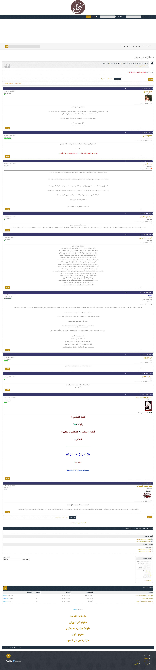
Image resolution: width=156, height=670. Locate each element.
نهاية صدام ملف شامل (147, 598)
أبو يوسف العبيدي (145, 237)
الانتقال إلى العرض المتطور (144, 549)
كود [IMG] (149, 575)
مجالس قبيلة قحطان (115, 63)
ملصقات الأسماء (78, 616)
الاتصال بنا (21, 648)
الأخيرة (102, 79)
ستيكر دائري (78, 634)
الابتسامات (149, 573)
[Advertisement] (78, 31)
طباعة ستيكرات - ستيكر (78, 628)
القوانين (136, 664)
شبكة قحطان (15, 648)
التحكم (129, 46)
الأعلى (4, 648)
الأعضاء (135, 46)
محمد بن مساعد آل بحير (144, 397)
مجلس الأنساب (105, 63)
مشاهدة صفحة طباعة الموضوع (143, 539)
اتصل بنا (122, 46)
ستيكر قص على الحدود (78, 640)
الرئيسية (148, 46)
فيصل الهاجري (147, 376)
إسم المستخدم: (145, 16)
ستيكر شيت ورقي (78, 622)
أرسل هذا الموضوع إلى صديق (144, 541)
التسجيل (141, 46)
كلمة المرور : (118, 16)
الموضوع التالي (73, 523)
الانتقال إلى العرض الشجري (144, 551)
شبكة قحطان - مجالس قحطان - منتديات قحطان (135, 63)
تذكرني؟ (94, 16)
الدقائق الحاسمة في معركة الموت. (144, 601)
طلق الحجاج (148, 91)
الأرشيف (9, 648)
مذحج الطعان (147, 135)
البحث (147, 664)
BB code (148, 571)
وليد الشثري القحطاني (144, 486)
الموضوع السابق (82, 523)
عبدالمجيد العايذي (146, 216)
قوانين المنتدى (148, 580)
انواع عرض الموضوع (9, 83)
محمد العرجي (147, 164)
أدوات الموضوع (18, 83)
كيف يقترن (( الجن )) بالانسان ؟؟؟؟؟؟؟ (144, 595)
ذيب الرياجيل (148, 357)
